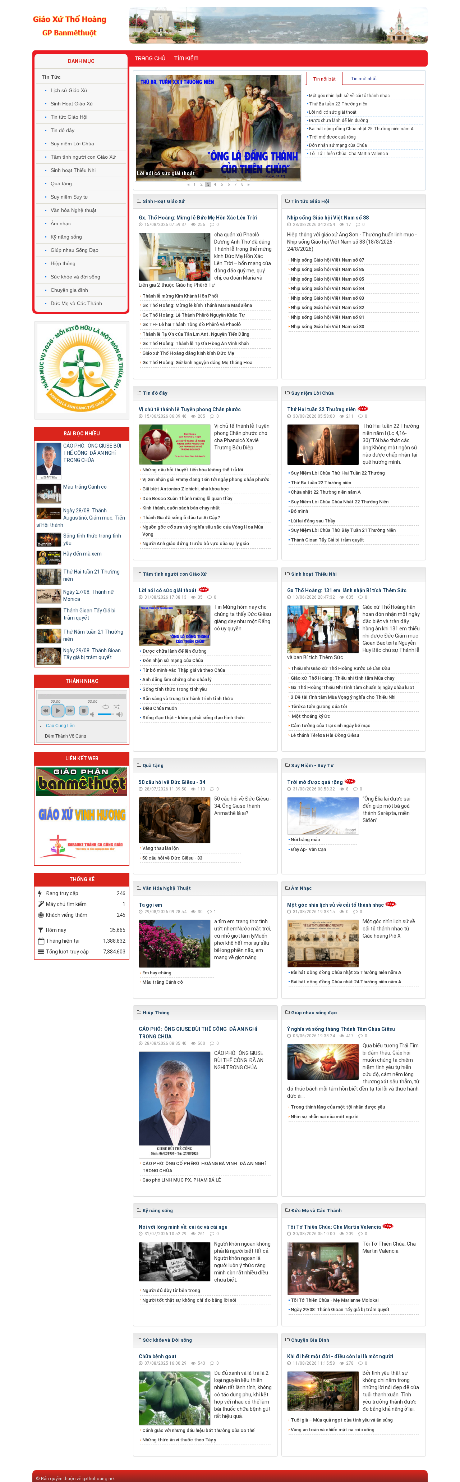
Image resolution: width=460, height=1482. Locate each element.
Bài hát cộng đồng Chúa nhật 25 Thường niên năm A (361, 128)
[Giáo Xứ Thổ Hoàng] (69, 25)
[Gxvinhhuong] (81, 813)
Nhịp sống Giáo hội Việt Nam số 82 (327, 307)
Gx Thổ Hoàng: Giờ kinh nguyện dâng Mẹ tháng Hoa (197, 362)
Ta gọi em (150, 905)
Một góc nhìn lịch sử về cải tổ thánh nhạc (349, 95)
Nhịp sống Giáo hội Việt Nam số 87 (327, 260)
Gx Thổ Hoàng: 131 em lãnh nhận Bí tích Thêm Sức (346, 590)
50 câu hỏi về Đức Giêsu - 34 (172, 782)
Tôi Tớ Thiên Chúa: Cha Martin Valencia (348, 153)
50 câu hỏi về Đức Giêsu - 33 (172, 858)
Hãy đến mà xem (82, 554)
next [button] (70, 711)
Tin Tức (51, 77)
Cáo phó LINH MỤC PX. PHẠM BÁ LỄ (181, 1180)
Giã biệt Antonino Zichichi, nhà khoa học (185, 488)
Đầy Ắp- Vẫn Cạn (308, 849)
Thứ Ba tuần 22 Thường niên (338, 103)
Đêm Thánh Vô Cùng (65, 736)
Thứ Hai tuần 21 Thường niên (91, 575)
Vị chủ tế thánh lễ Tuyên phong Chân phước (190, 409)
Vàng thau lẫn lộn (160, 848)
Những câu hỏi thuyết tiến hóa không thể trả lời (192, 469)
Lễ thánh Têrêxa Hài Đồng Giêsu (325, 735)
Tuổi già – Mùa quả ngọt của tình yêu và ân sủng (342, 1420)
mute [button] (93, 714)
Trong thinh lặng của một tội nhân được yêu (338, 1107)
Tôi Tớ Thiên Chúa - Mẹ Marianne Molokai (334, 1300)
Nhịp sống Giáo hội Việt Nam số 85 (327, 279)
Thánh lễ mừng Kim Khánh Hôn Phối (180, 296)
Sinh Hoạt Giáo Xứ (72, 103)
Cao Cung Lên (60, 726)
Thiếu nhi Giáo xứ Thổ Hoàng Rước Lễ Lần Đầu (340, 668)
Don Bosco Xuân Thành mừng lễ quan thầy (187, 498)
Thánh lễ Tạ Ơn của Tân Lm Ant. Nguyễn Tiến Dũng (195, 334)
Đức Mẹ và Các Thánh (76, 303)
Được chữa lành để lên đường (172, 173)
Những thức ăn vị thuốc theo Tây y (179, 1439)
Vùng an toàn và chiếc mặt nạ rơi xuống (332, 1429)
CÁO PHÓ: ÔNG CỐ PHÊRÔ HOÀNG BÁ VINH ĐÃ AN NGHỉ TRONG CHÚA (204, 1167)
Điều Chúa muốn (159, 708)
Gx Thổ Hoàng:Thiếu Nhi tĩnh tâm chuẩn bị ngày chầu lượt (352, 687)
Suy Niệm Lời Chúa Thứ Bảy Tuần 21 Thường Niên (343, 530)
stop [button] (84, 711)
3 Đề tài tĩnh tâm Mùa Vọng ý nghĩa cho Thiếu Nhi (343, 697)
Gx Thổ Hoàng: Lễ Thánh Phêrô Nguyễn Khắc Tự (193, 315)
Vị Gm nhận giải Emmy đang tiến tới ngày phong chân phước (206, 479)
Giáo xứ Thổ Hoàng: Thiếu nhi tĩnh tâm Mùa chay (342, 678)
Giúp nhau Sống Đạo (74, 250)
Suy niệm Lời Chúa (72, 143)
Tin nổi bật (324, 79)
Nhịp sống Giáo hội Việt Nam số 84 (327, 288)
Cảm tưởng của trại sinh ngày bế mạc (331, 725)
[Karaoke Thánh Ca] (81, 845)
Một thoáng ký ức (310, 716)
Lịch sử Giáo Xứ (69, 90)
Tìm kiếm (186, 58)
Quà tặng (61, 183)
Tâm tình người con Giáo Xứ (83, 157)
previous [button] (46, 711)
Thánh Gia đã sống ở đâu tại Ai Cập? (181, 517)
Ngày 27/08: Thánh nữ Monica (88, 595)
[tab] (324, 78)
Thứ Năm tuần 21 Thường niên (93, 635)
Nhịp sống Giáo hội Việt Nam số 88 (328, 218)
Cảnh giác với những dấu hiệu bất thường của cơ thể (199, 1430)
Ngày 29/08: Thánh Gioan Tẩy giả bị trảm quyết (340, 1309)
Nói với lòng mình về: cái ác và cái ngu (183, 1227)
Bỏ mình (299, 511)
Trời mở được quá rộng (332, 137)
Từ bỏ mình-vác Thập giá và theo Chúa (183, 670)
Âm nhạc (61, 223)
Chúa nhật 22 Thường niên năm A (326, 492)
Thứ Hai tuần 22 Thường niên (321, 409)
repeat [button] (105, 706)
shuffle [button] (116, 706)
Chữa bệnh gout (157, 1356)
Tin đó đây (62, 130)
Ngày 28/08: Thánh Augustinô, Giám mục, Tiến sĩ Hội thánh (80, 518)
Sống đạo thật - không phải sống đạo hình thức (193, 717)
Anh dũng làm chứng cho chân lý (176, 679)
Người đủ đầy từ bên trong (171, 1290)
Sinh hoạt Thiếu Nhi (73, 170)
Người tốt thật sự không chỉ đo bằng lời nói (189, 1300)
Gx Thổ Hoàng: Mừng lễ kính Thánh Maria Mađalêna (197, 305)
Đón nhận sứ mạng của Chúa (338, 145)
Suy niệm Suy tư (69, 197)
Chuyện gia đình (69, 290)
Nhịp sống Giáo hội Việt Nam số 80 (327, 326)
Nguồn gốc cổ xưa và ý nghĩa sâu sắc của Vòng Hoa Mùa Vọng (202, 530)
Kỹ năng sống (66, 237)
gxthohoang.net (98, 1478)
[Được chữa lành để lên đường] (218, 128)
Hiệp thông (63, 263)
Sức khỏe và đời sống (75, 277)
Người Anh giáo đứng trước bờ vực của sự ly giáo (195, 543)
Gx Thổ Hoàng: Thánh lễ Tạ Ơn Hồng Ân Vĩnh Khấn (195, 343)
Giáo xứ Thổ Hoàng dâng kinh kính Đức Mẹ (188, 353)
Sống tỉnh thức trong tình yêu (174, 689)
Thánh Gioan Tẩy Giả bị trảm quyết (327, 540)
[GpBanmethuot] (81, 781)
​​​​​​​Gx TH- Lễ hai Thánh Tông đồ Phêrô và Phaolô (191, 324)
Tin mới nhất (364, 78)
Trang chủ (150, 58)
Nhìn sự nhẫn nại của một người (324, 1116)
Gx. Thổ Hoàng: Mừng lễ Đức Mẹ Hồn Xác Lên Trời (198, 218)
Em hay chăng (156, 972)
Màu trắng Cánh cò (162, 982)
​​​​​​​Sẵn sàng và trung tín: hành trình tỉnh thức (187, 698)
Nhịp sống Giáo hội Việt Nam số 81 (327, 317)
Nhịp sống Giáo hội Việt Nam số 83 (327, 298)
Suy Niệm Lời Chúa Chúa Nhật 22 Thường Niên (339, 501)
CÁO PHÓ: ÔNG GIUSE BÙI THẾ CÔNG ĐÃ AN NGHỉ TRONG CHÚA (92, 453)
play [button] (58, 710)
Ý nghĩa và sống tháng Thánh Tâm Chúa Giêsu (341, 1029)
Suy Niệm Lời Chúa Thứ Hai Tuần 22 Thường (338, 473)
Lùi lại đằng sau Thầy (313, 521)
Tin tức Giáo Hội (69, 117)
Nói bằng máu (305, 839)
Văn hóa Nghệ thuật (73, 210)
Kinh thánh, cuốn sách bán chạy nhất (181, 508)
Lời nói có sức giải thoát (332, 112)
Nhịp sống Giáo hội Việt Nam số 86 (327, 269)
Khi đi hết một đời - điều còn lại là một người (340, 1356)
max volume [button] (119, 714)
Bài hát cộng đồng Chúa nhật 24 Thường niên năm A (346, 981)
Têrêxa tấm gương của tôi (319, 706)
